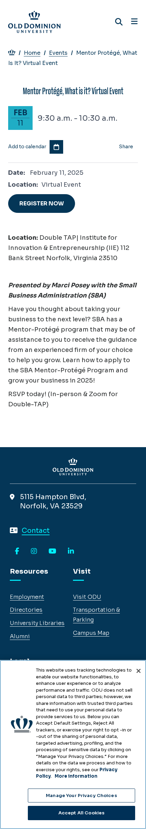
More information (76, 776)
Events (58, 52)
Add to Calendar (56, 147)
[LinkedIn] (71, 551)
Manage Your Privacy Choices (81, 795)
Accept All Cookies (81, 813)
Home (32, 52)
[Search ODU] (119, 22)
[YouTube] (52, 551)
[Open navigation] (134, 22)
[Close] (138, 670)
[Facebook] (17, 551)
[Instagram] (34, 551)
